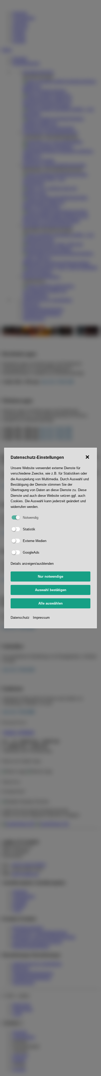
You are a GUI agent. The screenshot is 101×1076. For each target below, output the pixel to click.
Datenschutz (20, 618)
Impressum (41, 618)
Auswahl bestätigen (50, 590)
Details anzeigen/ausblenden (32, 564)
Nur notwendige (50, 576)
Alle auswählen (50, 603)
